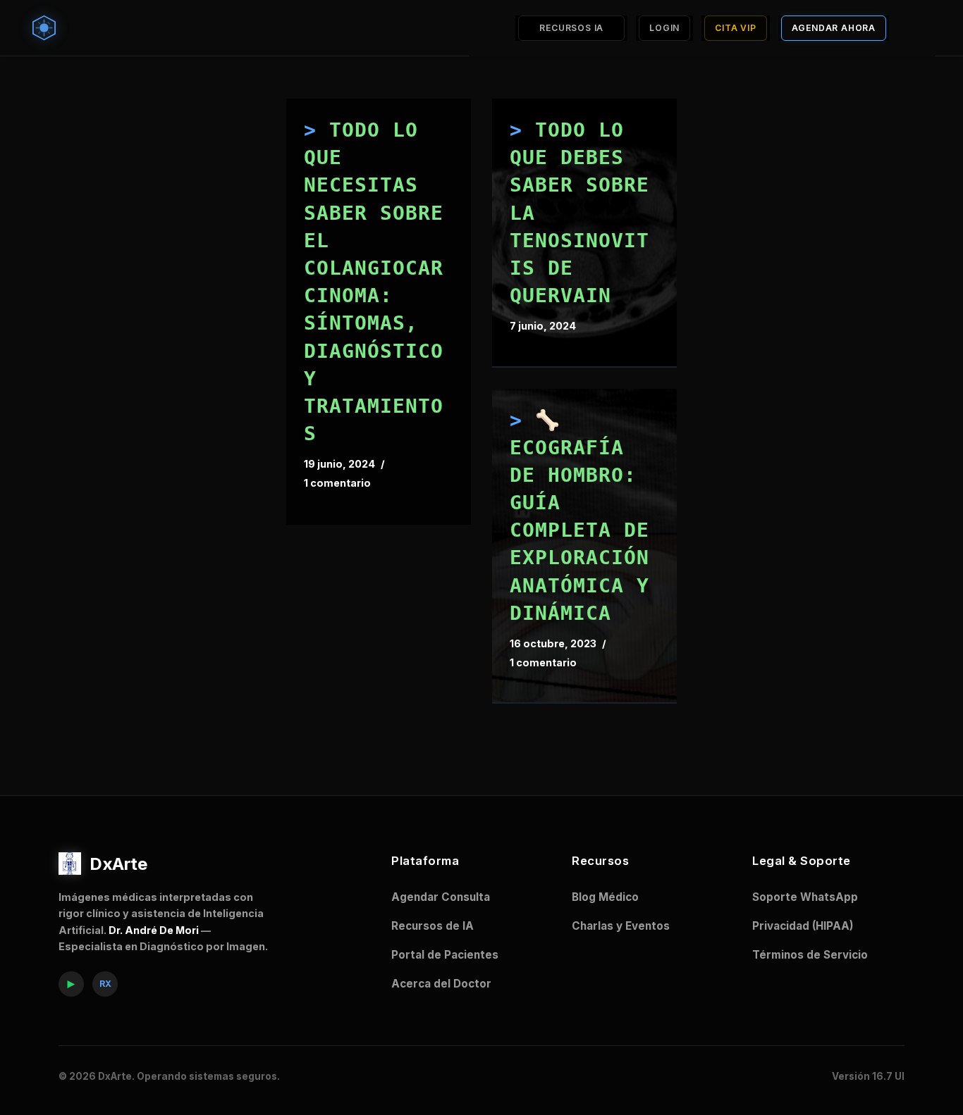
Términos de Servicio (810, 954)
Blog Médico (605, 897)
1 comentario (337, 483)
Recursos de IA (432, 926)
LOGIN (664, 28)
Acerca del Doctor (441, 983)
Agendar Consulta (440, 897)
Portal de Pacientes (444, 954)
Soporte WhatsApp (805, 897)
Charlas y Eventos (621, 926)
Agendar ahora (834, 28)
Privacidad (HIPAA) (803, 926)
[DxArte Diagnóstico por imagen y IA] (47, 28)
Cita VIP (735, 28)
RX (105, 983)
